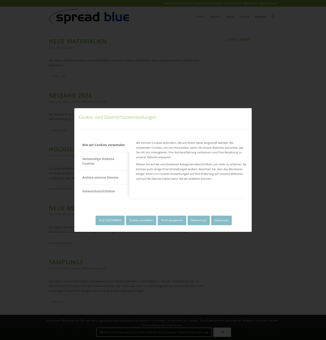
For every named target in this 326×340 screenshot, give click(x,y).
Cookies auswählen (141, 220)
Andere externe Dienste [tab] (100, 177)
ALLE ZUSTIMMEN (110, 220)
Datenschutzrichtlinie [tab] (98, 191)
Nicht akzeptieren (172, 220)
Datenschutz (198, 220)
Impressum (221, 220)
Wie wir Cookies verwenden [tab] (103, 145)
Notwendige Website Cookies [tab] (98, 161)
